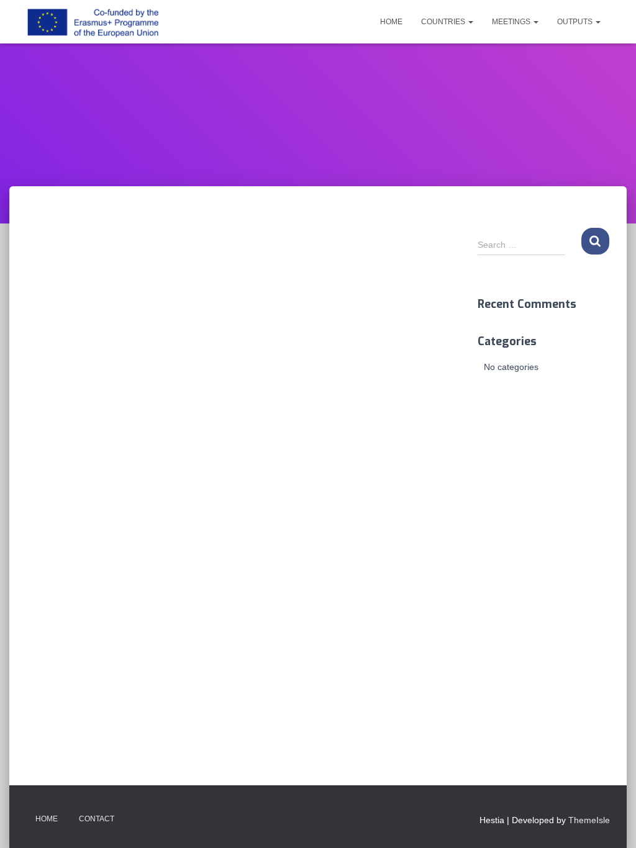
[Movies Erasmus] (92, 21)
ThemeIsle (589, 820)
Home (391, 21)
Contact (96, 818)
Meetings (512, 21)
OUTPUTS (575, 21)
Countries (444, 21)
